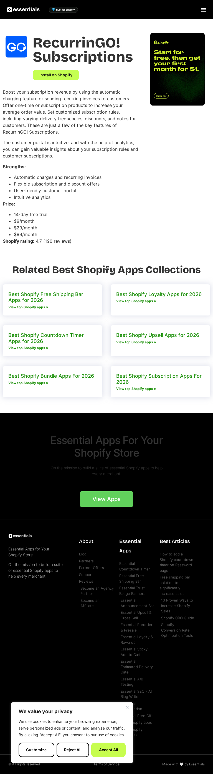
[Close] (127, 707)
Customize (36, 749)
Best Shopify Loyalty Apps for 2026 (159, 294)
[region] (72, 732)
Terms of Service (106, 764)
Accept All (108, 749)
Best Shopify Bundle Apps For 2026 (51, 376)
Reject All (73, 749)
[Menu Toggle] (203, 9)
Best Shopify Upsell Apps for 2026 (157, 335)
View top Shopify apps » (28, 307)
